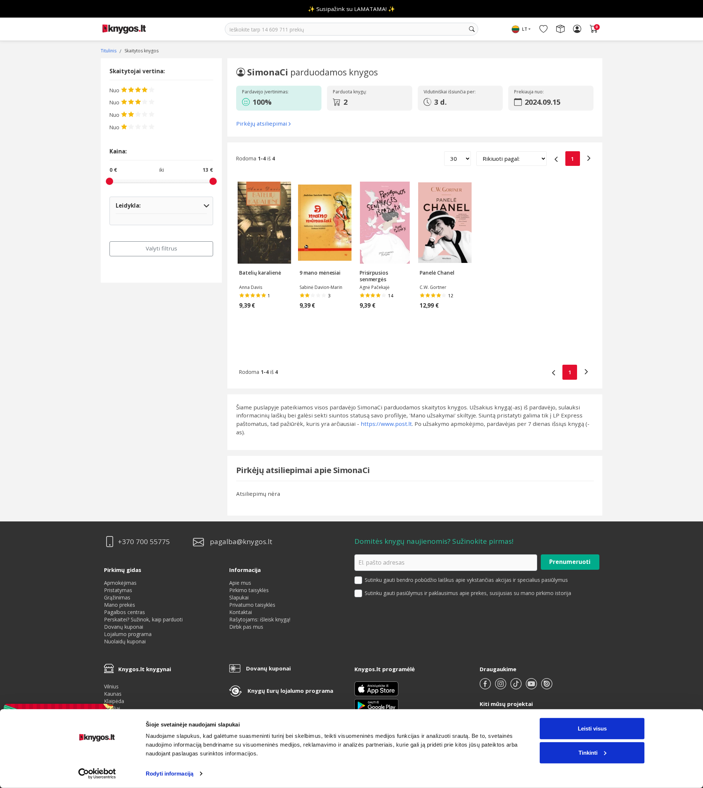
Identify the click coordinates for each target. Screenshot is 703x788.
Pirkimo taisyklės (249, 590)
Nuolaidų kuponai (125, 641)
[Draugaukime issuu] (546, 686)
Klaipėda (114, 701)
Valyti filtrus (161, 248)
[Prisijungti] (577, 29)
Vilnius (111, 686)
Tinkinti (588, 752)
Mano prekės (119, 604)
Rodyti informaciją (169, 773)
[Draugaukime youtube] (532, 686)
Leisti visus (592, 728)
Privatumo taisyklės (252, 604)
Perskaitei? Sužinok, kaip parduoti (143, 619)
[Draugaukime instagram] (501, 686)
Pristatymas (118, 590)
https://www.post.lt (386, 423)
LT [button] (524, 29)
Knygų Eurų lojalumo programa (290, 690)
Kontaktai (240, 612)
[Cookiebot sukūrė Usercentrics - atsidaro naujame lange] (97, 773)
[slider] (109, 181)
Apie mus (240, 582)
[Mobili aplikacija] (376, 705)
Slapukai (239, 597)
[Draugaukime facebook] (486, 686)
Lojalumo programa (128, 634)
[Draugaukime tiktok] (516, 686)
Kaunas (113, 693)
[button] (277, 102)
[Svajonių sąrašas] (543, 29)
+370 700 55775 (144, 542)
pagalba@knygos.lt (241, 542)
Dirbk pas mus (246, 626)
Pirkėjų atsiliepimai (261, 123)
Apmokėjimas (120, 582)
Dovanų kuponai (123, 626)
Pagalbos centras (124, 612)
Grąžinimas (117, 597)
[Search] (471, 29)
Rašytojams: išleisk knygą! (259, 619)
